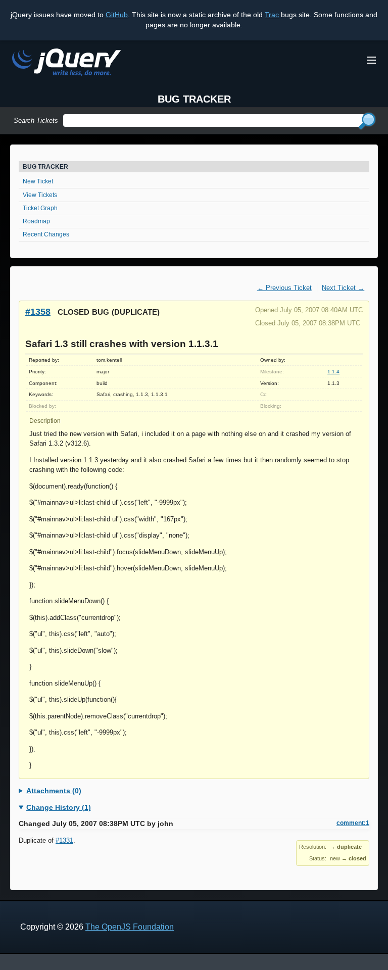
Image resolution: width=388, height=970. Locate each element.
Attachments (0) (53, 791)
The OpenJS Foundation (129, 927)
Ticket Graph (40, 208)
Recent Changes (46, 234)
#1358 (38, 311)
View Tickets (40, 195)
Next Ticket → (343, 288)
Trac (272, 15)
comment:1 (352, 823)
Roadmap (36, 221)
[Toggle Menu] (371, 60)
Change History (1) (58, 807)
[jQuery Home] (66, 63)
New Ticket (38, 181)
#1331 (64, 840)
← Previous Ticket (284, 288)
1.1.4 (333, 371)
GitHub (117, 15)
